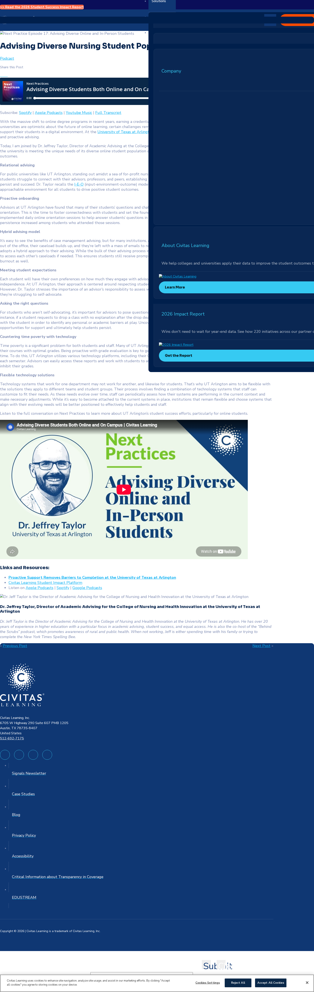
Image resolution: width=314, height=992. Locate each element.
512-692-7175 (12, 738)
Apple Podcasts (49, 112)
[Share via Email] (9, 75)
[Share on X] (4, 75)
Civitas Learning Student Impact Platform (45, 582)
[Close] (307, 982)
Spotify (25, 112)
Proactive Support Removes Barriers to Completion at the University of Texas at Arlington (92, 577)
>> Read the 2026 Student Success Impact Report (42, 7)
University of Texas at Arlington (125, 131)
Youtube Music (79, 112)
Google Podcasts (87, 587)
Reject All (238, 983)
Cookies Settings (207, 983)
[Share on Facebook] (1, 75)
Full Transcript (108, 112)
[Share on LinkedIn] (6, 75)
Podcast (7, 58)
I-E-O (79, 184)
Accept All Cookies (270, 983)
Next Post (261, 645)
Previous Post (15, 645)
